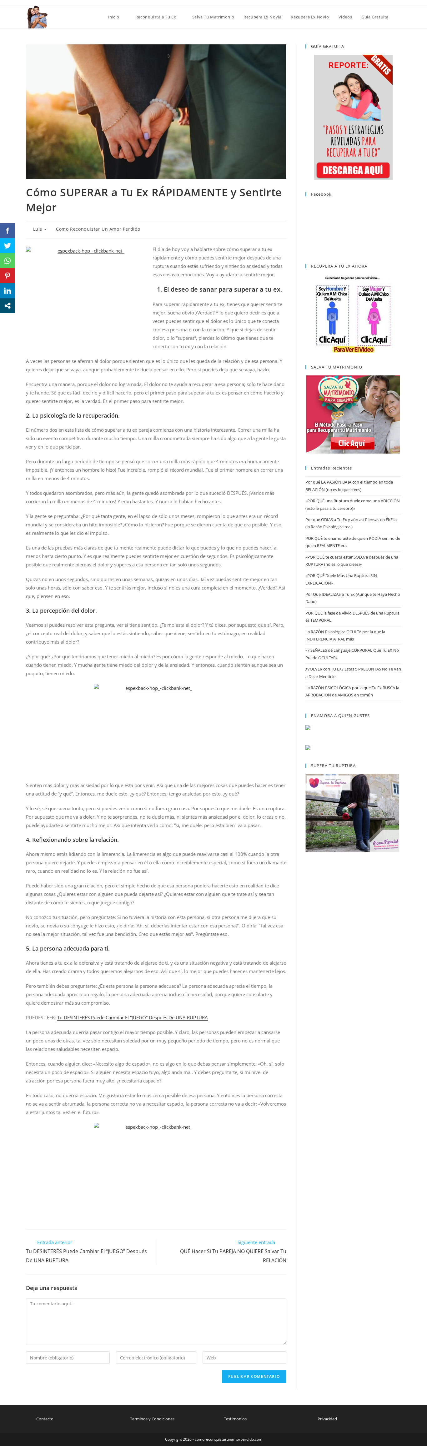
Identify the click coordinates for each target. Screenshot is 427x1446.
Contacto (44, 1419)
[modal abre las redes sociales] (7, 305)
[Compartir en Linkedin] (7, 290)
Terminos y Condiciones (152, 1419)
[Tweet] (7, 245)
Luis (37, 229)
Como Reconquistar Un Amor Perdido (98, 229)
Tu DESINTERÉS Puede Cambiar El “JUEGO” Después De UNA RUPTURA (132, 1017)
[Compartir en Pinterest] (7, 275)
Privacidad (327, 1419)
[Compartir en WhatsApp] (7, 260)
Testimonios (235, 1419)
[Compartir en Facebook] (7, 230)
